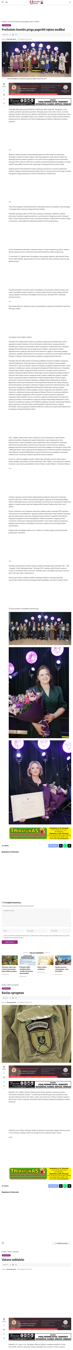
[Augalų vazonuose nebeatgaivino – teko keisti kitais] (63, 960)
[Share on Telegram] (16, 34)
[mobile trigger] (3, 2)
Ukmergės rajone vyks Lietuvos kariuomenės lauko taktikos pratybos (9, 969)
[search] (70, 2)
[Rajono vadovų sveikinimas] (45, 960)
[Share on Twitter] (13, 34)
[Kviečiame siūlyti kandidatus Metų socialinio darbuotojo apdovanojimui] (28, 960)
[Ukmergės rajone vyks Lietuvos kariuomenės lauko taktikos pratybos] (10, 960)
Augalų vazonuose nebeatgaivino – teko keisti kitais (61, 969)
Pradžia (4, 21)
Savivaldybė (6, 25)
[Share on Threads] (69, 846)
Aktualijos (6, 988)
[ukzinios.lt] (36, 2)
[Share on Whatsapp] (4, 99)
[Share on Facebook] (10, 34)
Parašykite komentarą (62, 1243)
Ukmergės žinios (11, 39)
